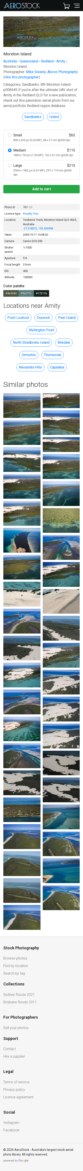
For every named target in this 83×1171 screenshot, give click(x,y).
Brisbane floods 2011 (20, 1002)
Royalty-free (30, 213)
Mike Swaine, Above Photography (52, 72)
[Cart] (66, 5)
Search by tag (14, 973)
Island (54, 117)
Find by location (15, 966)
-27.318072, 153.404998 (38, 228)
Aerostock (21, 5)
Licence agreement (18, 1097)
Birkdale (64, 342)
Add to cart (41, 189)
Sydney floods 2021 (19, 995)
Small (44, 137)
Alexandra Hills (30, 367)
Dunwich (43, 318)
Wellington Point (41, 330)
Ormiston (29, 355)
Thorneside (52, 355)
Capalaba (57, 367)
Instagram (11, 1123)
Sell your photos (16, 1028)
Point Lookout (18, 318)
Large (44, 169)
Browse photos (15, 958)
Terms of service (16, 1082)
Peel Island (67, 318)
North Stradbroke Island (31, 342)
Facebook (11, 1130)
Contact (9, 1049)
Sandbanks (32, 117)
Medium (44, 152)
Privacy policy (14, 1090)
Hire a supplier (14, 1056)
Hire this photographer (21, 77)
